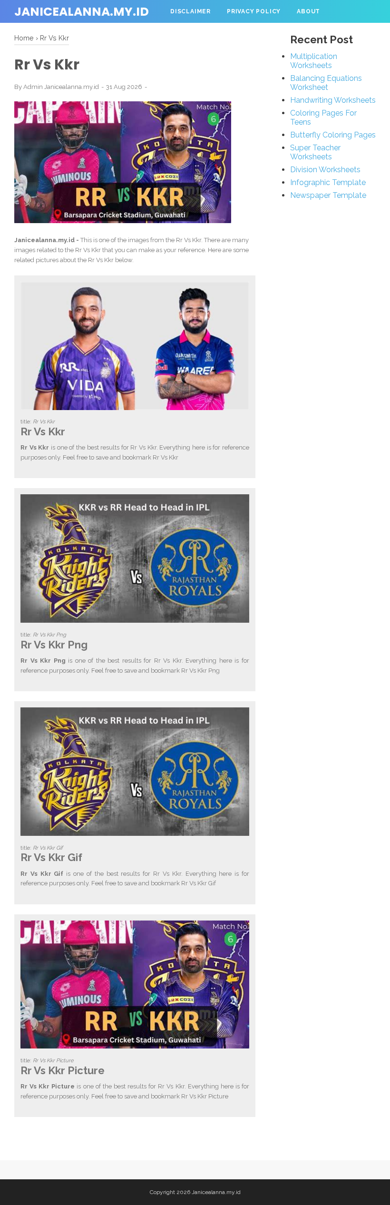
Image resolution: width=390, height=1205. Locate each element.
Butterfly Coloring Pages (333, 134)
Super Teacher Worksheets (315, 152)
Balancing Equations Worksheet (326, 83)
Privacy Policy (254, 11)
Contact (186, 34)
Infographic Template (328, 182)
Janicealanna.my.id (81, 11)
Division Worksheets (325, 169)
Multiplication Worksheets (313, 61)
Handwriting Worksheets (333, 100)
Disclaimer (190, 11)
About (308, 11)
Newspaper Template (328, 195)
